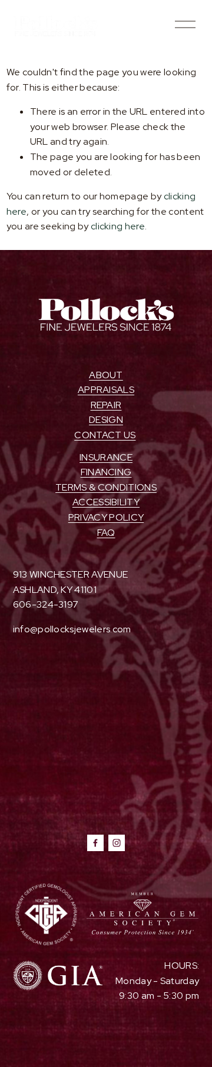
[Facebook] (95, 843)
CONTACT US (104, 435)
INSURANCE (106, 457)
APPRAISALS (106, 390)
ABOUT (106, 375)
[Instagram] (116, 843)
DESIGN (106, 420)
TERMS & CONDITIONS (106, 487)
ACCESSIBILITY (106, 502)
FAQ (106, 532)
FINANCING (106, 472)
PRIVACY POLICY (106, 517)
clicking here (118, 226)
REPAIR (106, 405)
